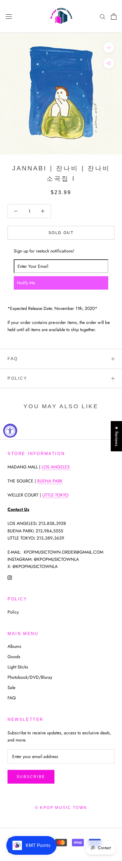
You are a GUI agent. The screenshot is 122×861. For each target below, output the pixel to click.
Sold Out (61, 233)
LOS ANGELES (56, 467)
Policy (18, 378)
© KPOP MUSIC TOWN (61, 807)
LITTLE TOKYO (55, 495)
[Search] (102, 16)
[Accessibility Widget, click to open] (10, 430)
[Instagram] (10, 577)
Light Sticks (18, 667)
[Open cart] (113, 16)
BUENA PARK (50, 481)
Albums (14, 646)
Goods (14, 656)
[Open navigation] (9, 16)
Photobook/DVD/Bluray (30, 677)
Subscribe (31, 777)
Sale (11, 687)
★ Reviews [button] (117, 436)
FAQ (13, 358)
